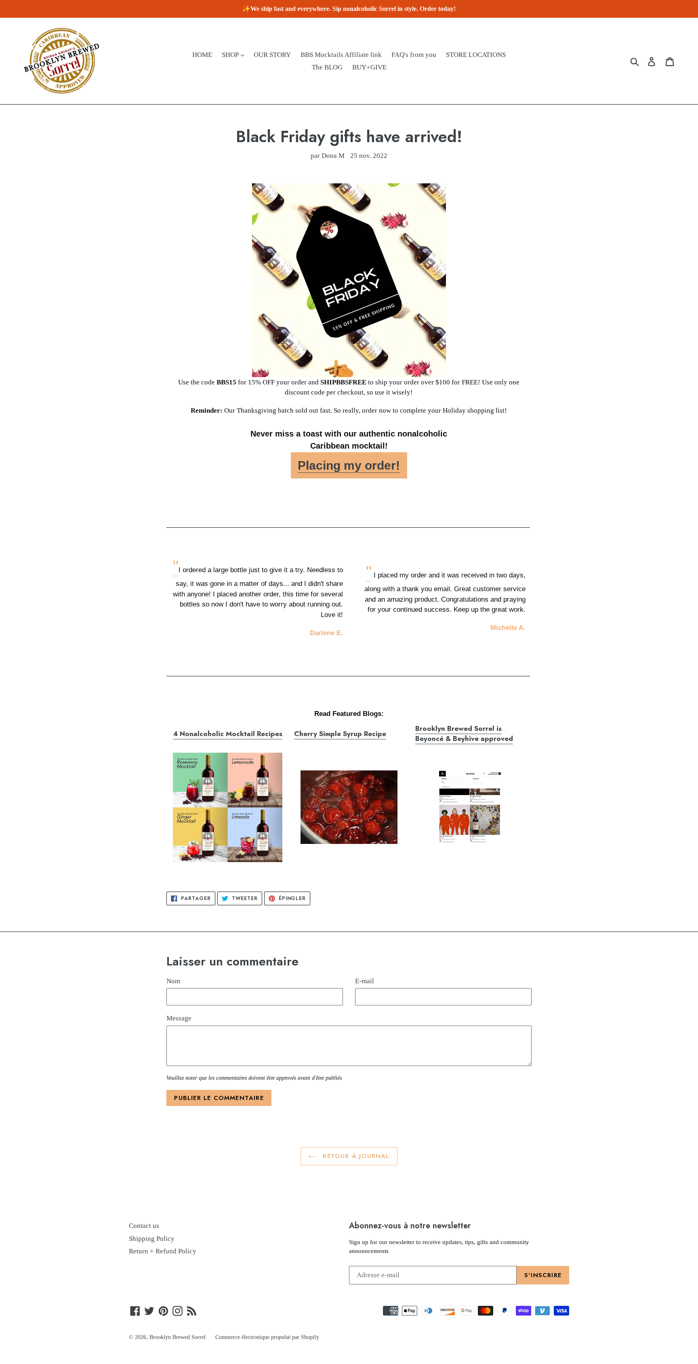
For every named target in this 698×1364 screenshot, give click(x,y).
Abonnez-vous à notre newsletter (410, 1225)
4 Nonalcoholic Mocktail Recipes (227, 734)
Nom (173, 981)
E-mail (364, 981)
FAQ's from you (413, 55)
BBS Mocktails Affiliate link (341, 55)
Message (178, 1018)
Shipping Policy (151, 1238)
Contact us (144, 1226)
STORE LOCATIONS (476, 55)
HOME (202, 55)
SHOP (231, 55)
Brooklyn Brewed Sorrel (177, 1337)
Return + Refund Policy (162, 1251)
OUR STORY (272, 55)
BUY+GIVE (369, 67)
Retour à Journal (354, 1156)
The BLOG (327, 67)
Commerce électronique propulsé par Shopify (267, 1337)
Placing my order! (349, 465)
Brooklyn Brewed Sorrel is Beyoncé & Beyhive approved (464, 734)
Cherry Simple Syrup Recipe (340, 734)
